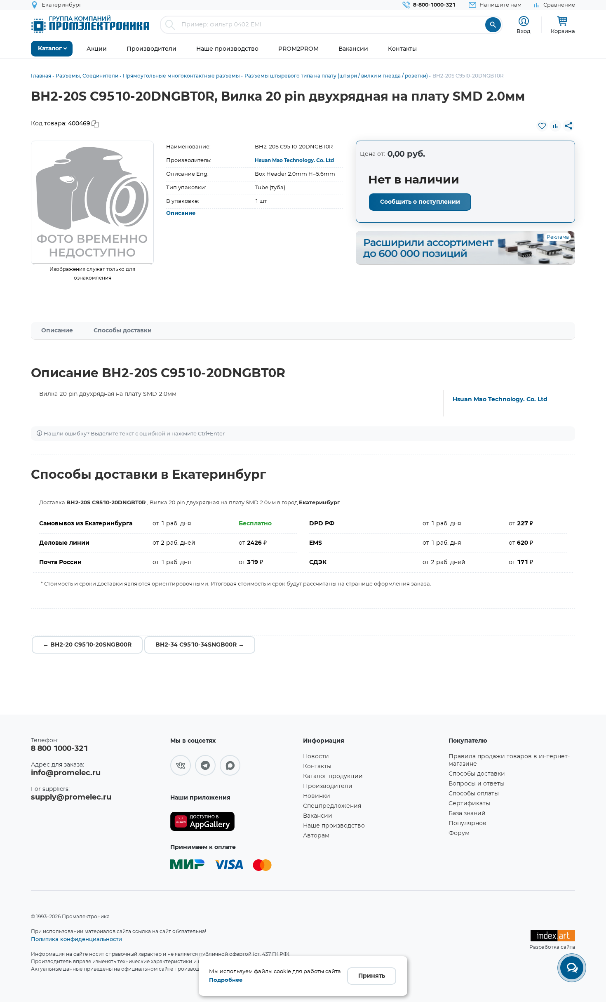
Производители (327, 786)
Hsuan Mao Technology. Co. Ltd (294, 160)
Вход (524, 31)
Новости (316, 757)
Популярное (467, 823)
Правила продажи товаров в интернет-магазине (509, 760)
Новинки (316, 796)
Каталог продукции (333, 776)
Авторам (316, 836)
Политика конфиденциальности (76, 939)
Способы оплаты (474, 794)
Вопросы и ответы (477, 784)
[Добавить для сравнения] (555, 126)
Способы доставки (123, 331)
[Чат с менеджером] (571, 967)
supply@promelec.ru (71, 797)
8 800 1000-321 (59, 749)
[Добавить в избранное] (542, 126)
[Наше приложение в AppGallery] (233, 821)
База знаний (467, 813)
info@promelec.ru (66, 773)
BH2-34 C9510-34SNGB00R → (199, 645)
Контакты (317, 766)
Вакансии (317, 816)
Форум (459, 833)
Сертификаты (469, 804)
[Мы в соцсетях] (180, 765)
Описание (180, 213)
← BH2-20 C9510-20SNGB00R (87, 645)
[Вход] (524, 21)
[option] (92, 203)
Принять (371, 976)
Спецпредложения (332, 806)
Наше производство (334, 826)
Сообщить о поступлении (420, 202)
